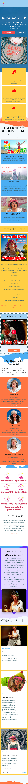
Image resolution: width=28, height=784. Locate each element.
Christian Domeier (7, 668)
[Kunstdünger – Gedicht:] (14, 739)
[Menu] (26, 4)
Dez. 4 (14, 772)
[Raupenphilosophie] (14, 681)
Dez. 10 (14, 668)
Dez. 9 (14, 726)
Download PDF (14, 533)
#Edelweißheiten (6, 648)
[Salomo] (14, 636)
